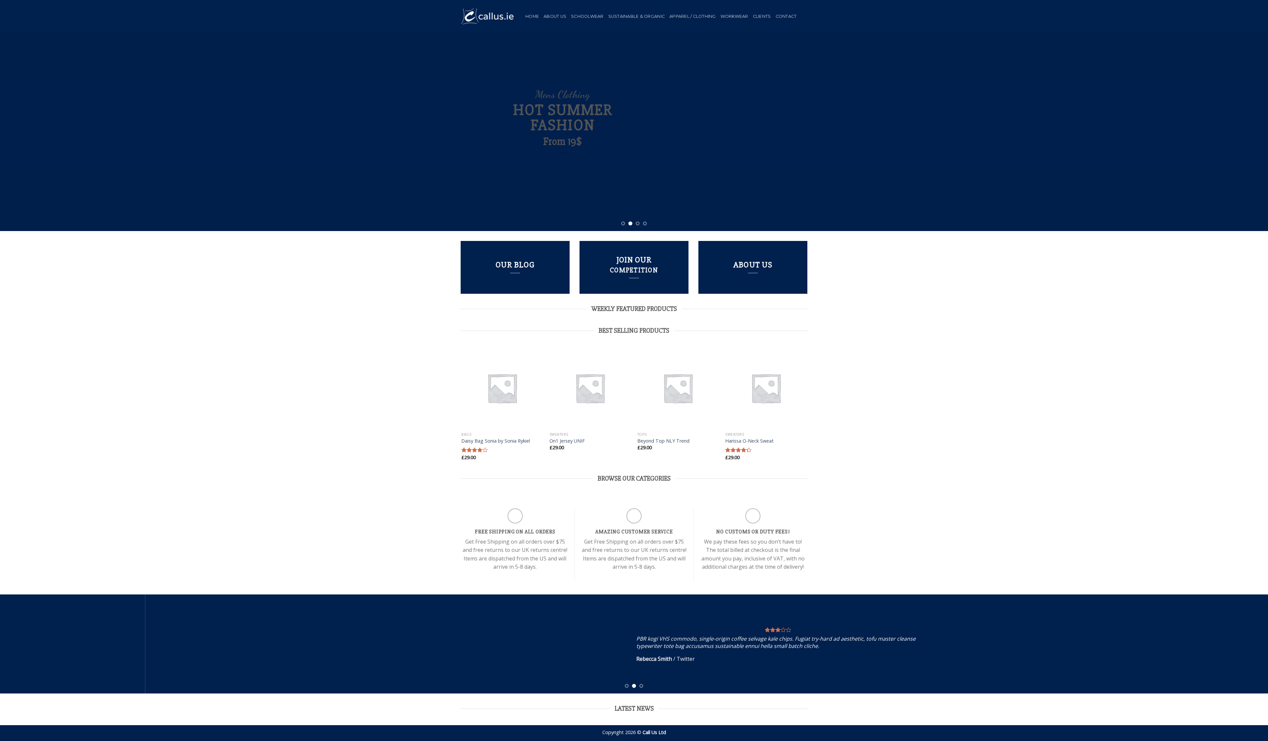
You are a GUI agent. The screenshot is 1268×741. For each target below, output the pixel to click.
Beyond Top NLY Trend (663, 441)
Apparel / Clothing (692, 16)
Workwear (734, 16)
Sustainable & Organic (636, 16)
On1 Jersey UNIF (567, 441)
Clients (762, 16)
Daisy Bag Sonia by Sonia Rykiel (495, 441)
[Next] (1234, 132)
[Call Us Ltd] (488, 16)
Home (532, 16)
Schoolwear (587, 16)
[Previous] (34, 132)
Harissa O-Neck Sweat (749, 441)
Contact (786, 16)
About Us (555, 16)
